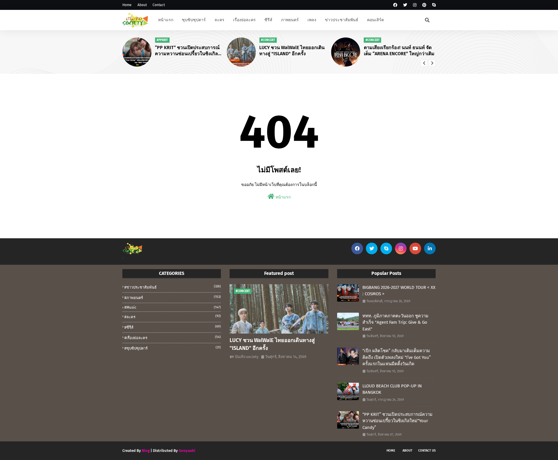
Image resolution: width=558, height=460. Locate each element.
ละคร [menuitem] (219, 19)
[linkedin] (430, 248)
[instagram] (415, 5)
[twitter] (405, 5)
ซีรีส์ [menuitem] (268, 19)
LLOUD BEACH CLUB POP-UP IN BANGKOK (392, 389)
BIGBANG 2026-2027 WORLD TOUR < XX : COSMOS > (398, 291)
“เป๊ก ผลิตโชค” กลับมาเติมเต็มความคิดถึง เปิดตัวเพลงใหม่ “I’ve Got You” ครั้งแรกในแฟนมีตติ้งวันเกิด (396, 357)
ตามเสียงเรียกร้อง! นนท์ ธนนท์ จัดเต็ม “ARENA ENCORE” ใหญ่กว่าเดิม (399, 50)
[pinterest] (424, 5)
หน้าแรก (282, 197)
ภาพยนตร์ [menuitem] (290, 19)
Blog (146, 450)
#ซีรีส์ (172, 327)
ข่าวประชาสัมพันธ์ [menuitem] (341, 19)
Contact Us (427, 450)
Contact (159, 5)
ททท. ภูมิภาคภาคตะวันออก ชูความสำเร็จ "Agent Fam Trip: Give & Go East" (395, 322)
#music (172, 307)
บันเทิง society (246, 357)
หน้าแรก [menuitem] (165, 19)
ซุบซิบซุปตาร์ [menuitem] (194, 19)
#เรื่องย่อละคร (172, 337)
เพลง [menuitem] (311, 19)
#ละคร (172, 316)
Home (127, 5)
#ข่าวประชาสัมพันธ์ (172, 286)
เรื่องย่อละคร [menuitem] (244, 19)
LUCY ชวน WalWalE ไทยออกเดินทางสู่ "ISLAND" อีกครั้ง (292, 50)
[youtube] (415, 248)
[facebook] (395, 5)
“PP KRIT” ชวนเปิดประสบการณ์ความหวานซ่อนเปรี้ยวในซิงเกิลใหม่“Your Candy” (187, 51)
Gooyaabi (187, 450)
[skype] (433, 5)
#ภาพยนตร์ (172, 297)
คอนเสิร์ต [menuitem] (375, 19)
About (142, 5)
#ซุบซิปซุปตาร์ (172, 348)
